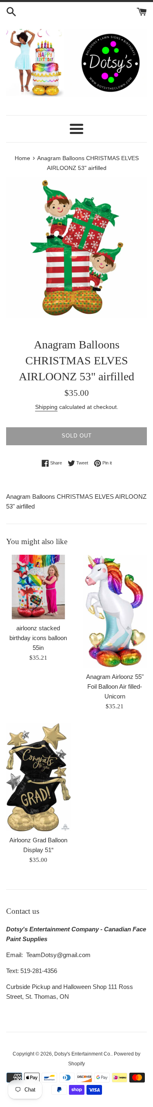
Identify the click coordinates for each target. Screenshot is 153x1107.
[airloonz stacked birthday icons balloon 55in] (38, 587)
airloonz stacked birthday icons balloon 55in (38, 638)
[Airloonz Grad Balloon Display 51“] (38, 777)
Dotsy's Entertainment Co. (82, 1054)
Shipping (46, 407)
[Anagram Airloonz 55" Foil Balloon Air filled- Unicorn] (115, 611)
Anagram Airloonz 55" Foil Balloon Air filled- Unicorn (115, 686)
